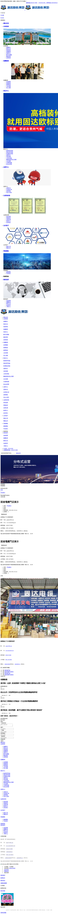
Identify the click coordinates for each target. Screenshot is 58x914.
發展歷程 (8, 50)
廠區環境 (8, 56)
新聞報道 (8, 83)
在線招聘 (8, 300)
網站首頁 (6, 23)
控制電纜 (8, 156)
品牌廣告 (8, 191)
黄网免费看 (3, 912)
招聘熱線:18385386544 (51, 2)
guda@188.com (9, 646)
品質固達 (8, 57)
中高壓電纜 (9, 162)
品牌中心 (6, 167)
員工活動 (8, 87)
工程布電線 (9, 158)
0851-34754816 (9, 659)
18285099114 (17, 664)
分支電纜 (8, 161)
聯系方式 (8, 303)
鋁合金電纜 (9, 164)
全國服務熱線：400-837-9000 (10, 450)
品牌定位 (8, 188)
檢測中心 (8, 221)
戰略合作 (8, 247)
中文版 (2, 15)
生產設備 (8, 219)
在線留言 (8, 305)
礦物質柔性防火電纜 (11, 159)
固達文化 (8, 48)
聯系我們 (6, 279)
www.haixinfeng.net (10, 650)
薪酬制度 (8, 302)
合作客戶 (6, 225)
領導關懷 (8, 81)
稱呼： (2, 727)
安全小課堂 (9, 192)
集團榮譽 (8, 51)
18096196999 (7, 664)
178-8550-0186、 (42, 2)
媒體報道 (8, 84)
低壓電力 (8, 155)
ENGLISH (10, 448)
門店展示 (8, 273)
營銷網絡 (6, 251)
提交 (2, 740)
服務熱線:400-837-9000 (31, 2)
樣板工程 (8, 246)
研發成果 (8, 216)
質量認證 (8, 218)
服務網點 (8, 272)
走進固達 (6, 26)
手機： (3, 730)
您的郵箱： (3, 733)
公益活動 (8, 86)
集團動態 (6, 61)
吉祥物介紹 (9, 189)
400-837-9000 (8, 655)
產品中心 (6, 90)
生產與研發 (6, 195)
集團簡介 (8, 47)
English (2, 17)
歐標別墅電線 (9, 150)
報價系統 (3, 823)
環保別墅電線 (9, 152)
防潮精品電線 (9, 153)
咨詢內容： (4, 723)
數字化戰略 (9, 54)
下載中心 (8, 306)
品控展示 (8, 222)
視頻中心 (8, 53)
